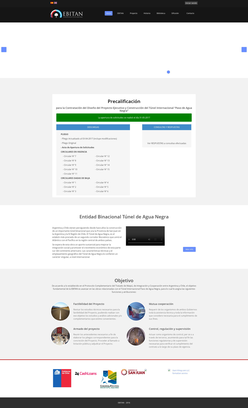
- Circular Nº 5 (101, 186)
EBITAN (120, 13)
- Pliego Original (68, 143)
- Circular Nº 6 (101, 191)
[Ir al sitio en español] (51, 2)
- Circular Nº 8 (69, 160)
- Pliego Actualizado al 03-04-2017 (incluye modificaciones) (89, 138)
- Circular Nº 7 (69, 156)
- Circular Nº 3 (69, 191)
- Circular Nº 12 (102, 156)
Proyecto (133, 13)
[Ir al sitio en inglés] (55, 2)
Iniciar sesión (191, 3)
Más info (189, 249)
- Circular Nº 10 (70, 169)
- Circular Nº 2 (69, 186)
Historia (147, 13)
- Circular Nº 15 (102, 169)
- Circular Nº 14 (102, 165)
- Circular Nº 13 (102, 160)
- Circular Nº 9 (69, 165)
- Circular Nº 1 (69, 182)
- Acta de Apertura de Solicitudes (77, 147)
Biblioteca (161, 13)
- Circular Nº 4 (101, 182)
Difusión (175, 13)
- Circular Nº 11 (70, 173)
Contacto (190, 13)
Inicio (108, 13)
